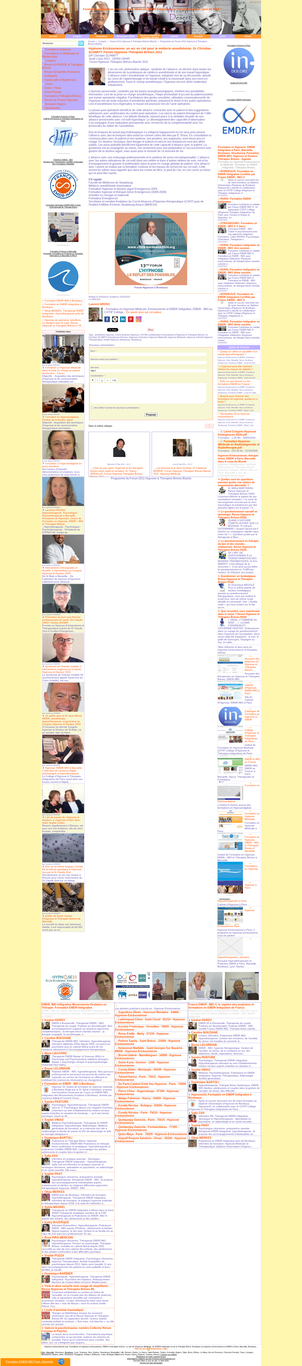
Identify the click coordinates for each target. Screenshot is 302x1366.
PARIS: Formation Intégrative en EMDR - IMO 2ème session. (239, 271)
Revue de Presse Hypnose (61, 99)
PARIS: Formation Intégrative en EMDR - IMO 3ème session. (239, 323)
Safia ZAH (51, 1155)
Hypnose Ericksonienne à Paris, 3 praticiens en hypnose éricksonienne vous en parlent (238, 932)
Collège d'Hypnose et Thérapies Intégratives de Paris (252, 736)
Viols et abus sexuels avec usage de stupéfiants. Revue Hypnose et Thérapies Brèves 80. (75, 1287)
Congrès (77, 36)
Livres (222, 36)
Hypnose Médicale (177, 337)
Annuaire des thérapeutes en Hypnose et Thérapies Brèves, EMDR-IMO (239, 676)
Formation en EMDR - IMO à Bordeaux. (69, 1083)
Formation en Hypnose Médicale (252, 816)
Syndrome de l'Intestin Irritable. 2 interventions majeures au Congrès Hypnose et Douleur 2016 (62, 669)
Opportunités (52, 108)
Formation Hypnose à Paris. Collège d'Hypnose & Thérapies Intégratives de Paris (63, 118)
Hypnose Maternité (158, 337)
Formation (223, 437)
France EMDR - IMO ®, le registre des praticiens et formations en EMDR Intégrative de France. (221, 1006)
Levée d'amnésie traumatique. (64, 1309)
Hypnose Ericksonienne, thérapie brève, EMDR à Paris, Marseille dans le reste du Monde (238, 458)
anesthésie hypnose (104, 335)
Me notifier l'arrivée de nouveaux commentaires (116, 408)
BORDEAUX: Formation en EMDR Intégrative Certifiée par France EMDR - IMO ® (236, 174)
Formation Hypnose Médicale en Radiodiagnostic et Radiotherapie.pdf (239, 444)
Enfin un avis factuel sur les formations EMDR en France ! (234, 382)
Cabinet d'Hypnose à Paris (232, 904)
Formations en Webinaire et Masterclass (60, 55)
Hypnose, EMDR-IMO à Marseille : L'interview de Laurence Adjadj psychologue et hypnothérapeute (62, 770)
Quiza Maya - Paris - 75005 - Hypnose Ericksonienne (152, 1134)
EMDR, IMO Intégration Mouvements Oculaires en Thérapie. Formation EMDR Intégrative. (74, 1006)
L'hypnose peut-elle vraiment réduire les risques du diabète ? (235, 368)
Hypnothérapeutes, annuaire (233, 957)
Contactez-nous (63, 331)
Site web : (95, 367)
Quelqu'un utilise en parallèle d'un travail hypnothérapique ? (237, 353)
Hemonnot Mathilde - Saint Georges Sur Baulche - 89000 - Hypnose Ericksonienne (149, 1050)
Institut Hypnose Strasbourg (117, 340)
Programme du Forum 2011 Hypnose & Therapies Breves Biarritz (151, 478)
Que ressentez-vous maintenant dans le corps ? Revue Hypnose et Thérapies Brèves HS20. (239, 614)
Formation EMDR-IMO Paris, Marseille (29, 1361)
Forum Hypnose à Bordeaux (151, 287)
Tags (165, 1349)
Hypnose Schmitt (195, 337)
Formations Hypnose (58, 49)
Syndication (155, 1349)
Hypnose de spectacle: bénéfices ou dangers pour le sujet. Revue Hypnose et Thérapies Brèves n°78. (62, 323)
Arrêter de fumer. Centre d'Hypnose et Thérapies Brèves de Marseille (61, 918)
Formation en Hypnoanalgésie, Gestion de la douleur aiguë (60, 418)
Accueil (53, 36)
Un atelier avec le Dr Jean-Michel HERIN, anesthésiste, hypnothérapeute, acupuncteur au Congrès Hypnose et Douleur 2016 (62, 720)
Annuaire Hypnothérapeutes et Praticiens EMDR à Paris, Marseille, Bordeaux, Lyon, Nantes (237, 963)
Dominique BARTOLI (58, 1137)
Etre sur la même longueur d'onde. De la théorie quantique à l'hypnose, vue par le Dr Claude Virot (63, 869)
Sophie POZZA (54, 1255)
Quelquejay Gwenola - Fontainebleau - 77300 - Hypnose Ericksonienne (147, 1128)
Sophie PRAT (53, 1173)
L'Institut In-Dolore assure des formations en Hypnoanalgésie (234, 806)
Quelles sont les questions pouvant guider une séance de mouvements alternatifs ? (236, 482)
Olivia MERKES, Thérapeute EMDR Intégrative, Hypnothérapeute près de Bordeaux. (63, 313)
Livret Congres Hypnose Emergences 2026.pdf (237, 433)
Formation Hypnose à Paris (238, 45)
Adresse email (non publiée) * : (105, 359)
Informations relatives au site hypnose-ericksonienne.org (151, 1359)
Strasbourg (136, 340)
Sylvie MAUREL (54, 1207)
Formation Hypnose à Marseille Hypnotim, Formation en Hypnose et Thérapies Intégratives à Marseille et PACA (63, 253)
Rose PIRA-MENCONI (58, 1237)
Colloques (50, 75)
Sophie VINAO (53, 1119)
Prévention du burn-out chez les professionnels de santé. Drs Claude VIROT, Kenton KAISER (62, 620)
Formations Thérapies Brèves (62, 95)
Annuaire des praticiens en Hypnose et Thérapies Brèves (252, 664)
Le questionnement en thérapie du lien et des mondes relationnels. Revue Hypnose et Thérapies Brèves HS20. (238, 545)
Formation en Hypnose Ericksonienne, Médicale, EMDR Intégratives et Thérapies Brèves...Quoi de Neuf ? (152, 9)
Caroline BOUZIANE (57, 1038)
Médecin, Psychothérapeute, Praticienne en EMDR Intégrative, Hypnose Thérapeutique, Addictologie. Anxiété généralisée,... (227, 1075)
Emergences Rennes (118, 337)
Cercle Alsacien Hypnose (127, 335)
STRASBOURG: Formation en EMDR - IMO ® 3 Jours (237, 225)
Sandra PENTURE (56, 1101)
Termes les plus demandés (151, 1363)
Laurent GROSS (99, 304)
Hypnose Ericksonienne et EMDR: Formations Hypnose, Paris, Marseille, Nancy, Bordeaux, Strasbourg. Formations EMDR (236, 360)
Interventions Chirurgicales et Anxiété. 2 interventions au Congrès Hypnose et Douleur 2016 (62, 570)
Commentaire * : (98, 376)
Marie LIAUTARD (55, 1053)
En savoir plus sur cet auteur (143, 312)
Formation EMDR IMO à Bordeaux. (63, 300)
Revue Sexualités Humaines (62, 71)
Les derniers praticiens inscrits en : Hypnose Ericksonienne (147, 1008)
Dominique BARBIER (58, 1273)
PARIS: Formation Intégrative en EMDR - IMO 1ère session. (239, 246)
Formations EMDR (126, 36)
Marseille (50, 1352)
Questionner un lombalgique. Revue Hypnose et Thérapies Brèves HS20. (237, 579)
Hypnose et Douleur (138, 337)
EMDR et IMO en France (252, 760)
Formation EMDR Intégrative (239, 100)
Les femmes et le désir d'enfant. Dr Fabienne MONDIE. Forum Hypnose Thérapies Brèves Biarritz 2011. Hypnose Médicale (182, 471)
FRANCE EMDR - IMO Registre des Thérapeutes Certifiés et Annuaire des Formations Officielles (63, 162)
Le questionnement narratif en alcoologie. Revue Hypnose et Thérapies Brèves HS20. (237, 514)
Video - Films (52, 87)
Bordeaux (69, 1352)
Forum (248, 36)
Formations (101, 36)
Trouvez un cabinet (168, 1354)
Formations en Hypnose (251, 867)
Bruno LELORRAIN (57, 1068)
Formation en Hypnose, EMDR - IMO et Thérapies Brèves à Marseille (252, 844)
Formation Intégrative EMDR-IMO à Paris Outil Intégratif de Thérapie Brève (63, 206)
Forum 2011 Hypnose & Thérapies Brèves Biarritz (133, 41)
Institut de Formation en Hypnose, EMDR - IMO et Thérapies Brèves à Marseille (237, 857)
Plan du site (140, 1349)
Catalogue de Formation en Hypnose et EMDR (252, 715)
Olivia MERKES (54, 1191)
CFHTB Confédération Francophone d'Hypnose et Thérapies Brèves (172, 335)
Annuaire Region (55, 104)
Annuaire (198, 36)
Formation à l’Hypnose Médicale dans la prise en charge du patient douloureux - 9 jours (61, 370)
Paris (43, 1352)
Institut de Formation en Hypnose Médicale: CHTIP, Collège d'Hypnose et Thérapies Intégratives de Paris (237, 749)
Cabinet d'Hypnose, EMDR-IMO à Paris (252, 689)
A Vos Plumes (53, 91)
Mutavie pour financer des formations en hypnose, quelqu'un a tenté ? (238, 399)
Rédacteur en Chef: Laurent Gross (151, 1357)
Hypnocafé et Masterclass (60, 79)
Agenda (174, 36)
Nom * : (93, 351)
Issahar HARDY (54, 1020)
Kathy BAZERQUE (56, 1222)
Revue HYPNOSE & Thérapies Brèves (150, 36)
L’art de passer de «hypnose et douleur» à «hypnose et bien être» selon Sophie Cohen (61, 820)
